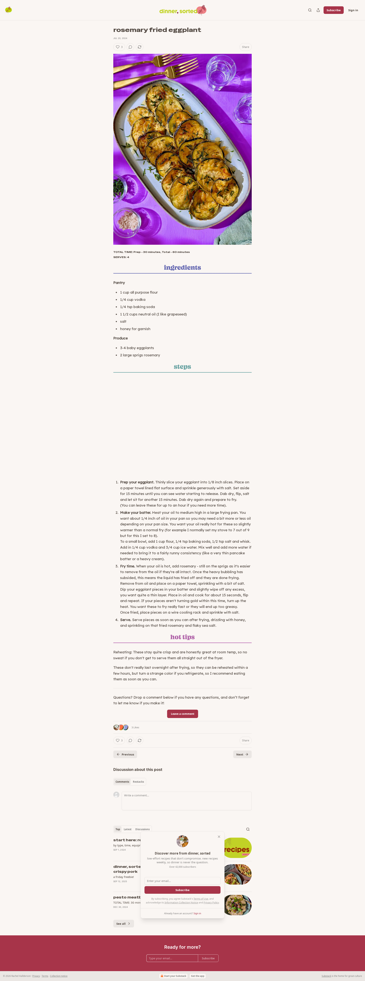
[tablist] (129, 782)
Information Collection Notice (181, 902)
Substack (326, 976)
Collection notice (58, 976)
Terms (45, 976)
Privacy (36, 976)
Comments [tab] (122, 781)
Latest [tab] (128, 829)
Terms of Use (201, 898)
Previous (128, 754)
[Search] (310, 10)
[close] (219, 837)
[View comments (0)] (130, 47)
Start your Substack (175, 976)
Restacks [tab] (138, 781)
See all (121, 923)
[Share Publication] (318, 10)
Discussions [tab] (142, 829)
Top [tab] (118, 829)
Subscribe (334, 10)
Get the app (197, 976)
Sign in (353, 10)
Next (239, 754)
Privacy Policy (211, 902)
